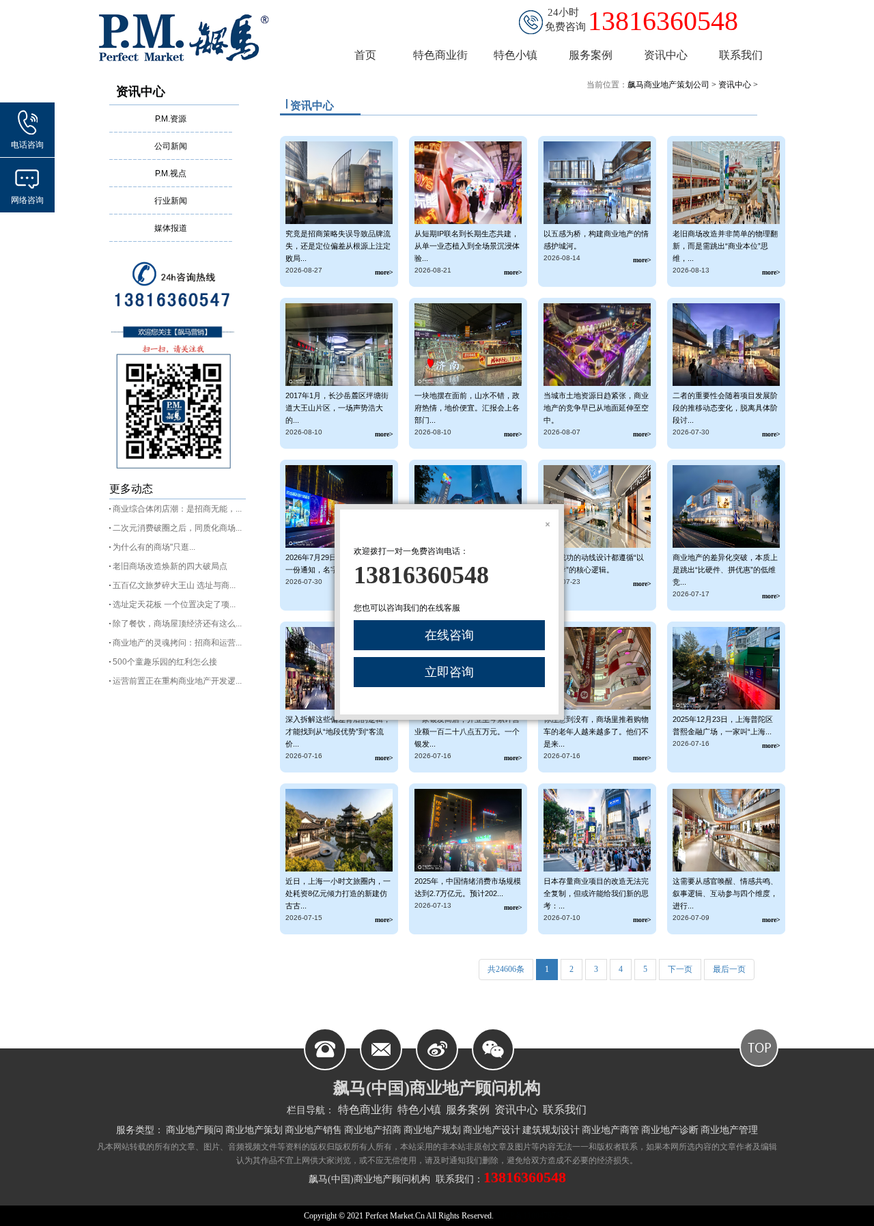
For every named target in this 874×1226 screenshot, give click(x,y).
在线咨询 (449, 635)
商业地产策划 (254, 1130)
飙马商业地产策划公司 (668, 84)
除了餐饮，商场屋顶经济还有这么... (177, 623)
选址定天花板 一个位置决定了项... (174, 604)
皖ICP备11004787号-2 (532, 1216)
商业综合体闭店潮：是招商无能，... (177, 509)
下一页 (680, 969)
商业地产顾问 (194, 1130)
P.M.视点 (170, 173)
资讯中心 (140, 91)
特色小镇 (419, 1109)
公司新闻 (170, 146)
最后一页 (729, 969)
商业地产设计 (491, 1130)
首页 (365, 55)
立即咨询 (449, 672)
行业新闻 (170, 201)
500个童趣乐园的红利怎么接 (165, 662)
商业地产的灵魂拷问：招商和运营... (177, 642)
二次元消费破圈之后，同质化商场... (177, 528)
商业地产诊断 (670, 1130)
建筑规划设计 (551, 1130)
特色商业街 (365, 1109)
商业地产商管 (610, 1130)
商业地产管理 (729, 1130)
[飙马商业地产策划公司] (191, 37)
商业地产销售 (313, 1130)
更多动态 (131, 488)
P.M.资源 (170, 119)
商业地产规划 (432, 1130)
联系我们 (565, 1109)
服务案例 (468, 1109)
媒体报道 (170, 228)
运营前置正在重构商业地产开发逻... (177, 681)
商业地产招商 (372, 1130)
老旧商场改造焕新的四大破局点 (170, 566)
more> (384, 272)
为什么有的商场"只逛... (154, 547)
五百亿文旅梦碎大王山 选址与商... (174, 585)
